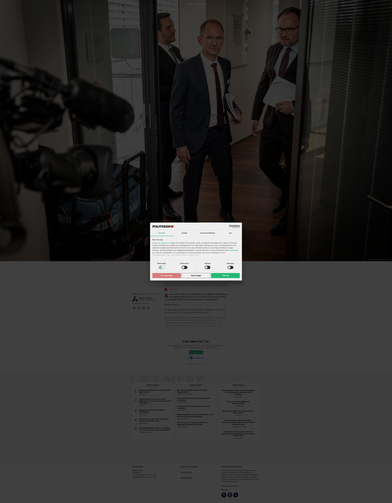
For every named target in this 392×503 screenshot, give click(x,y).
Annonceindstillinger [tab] (207, 233)
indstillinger (233, 250)
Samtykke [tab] (161, 233)
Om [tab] (230, 233)
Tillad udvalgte (196, 275)
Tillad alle (225, 275)
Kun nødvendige (167, 275)
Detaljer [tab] (184, 233)
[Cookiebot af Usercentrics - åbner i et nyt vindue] (231, 226)
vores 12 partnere (163, 243)
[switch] (184, 267)
